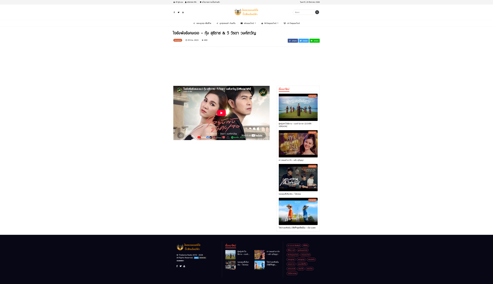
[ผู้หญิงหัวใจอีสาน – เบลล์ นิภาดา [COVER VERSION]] (298, 107)
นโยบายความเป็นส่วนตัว (210, 2)
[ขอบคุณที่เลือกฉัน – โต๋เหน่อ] (298, 177)
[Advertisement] (221, 68)
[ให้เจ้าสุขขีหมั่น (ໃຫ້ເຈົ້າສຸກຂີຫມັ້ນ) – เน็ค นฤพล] (298, 211)
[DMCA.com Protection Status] (200, 257)
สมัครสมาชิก (192, 2)
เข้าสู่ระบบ (179, 2)
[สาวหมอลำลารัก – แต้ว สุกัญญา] (298, 143)
